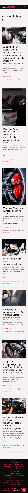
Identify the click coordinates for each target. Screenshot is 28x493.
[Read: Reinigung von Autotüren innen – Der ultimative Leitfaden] (14, 298)
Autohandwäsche (19, 460)
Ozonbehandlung (9, 462)
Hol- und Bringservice (18, 466)
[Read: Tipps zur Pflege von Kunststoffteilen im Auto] (14, 186)
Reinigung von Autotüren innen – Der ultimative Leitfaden (13, 312)
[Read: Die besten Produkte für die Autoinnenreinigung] (14, 247)
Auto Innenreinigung (8, 460)
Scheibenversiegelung (10, 475)
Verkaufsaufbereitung (14, 484)
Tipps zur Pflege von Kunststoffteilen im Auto (13, 211)
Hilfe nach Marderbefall (16, 482)
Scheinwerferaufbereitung (14, 473)
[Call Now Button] (24, 490)
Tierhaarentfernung (18, 464)
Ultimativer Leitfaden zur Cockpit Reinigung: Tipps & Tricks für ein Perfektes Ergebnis (13, 423)
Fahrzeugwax (7, 466)
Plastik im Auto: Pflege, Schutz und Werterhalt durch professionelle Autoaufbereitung (12, 134)
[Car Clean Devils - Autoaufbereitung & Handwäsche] (8, 7)
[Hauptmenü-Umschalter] (24, 7)
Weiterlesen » (7, 76)
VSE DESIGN (21, 490)
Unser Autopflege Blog (10, 488)
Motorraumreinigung (9, 469)
